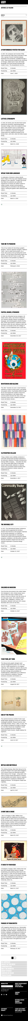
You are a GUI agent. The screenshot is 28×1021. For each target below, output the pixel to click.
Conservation (6, 967)
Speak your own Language (10, 173)
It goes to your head (8, 865)
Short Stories (6, 971)
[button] (26, 2)
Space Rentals (19, 986)
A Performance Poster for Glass (13, 50)
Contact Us (18, 985)
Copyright (4, 1009)
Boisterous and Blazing (9, 384)
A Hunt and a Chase (7, 812)
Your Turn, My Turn (8, 659)
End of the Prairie (7, 715)
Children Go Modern (8, 587)
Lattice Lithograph (8, 119)
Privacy (3, 1010)
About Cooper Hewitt (21, 983)
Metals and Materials (9, 765)
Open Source (18, 1003)
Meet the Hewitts (7, 969)
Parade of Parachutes (9, 923)
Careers (17, 992)
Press (16, 994)
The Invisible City (7, 525)
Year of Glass (6, 975)
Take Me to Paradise (8, 244)
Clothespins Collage (8, 453)
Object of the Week (8, 964)
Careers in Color (7, 973)
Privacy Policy (4, 990)
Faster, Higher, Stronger (10, 312)
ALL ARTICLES (5, 962)
